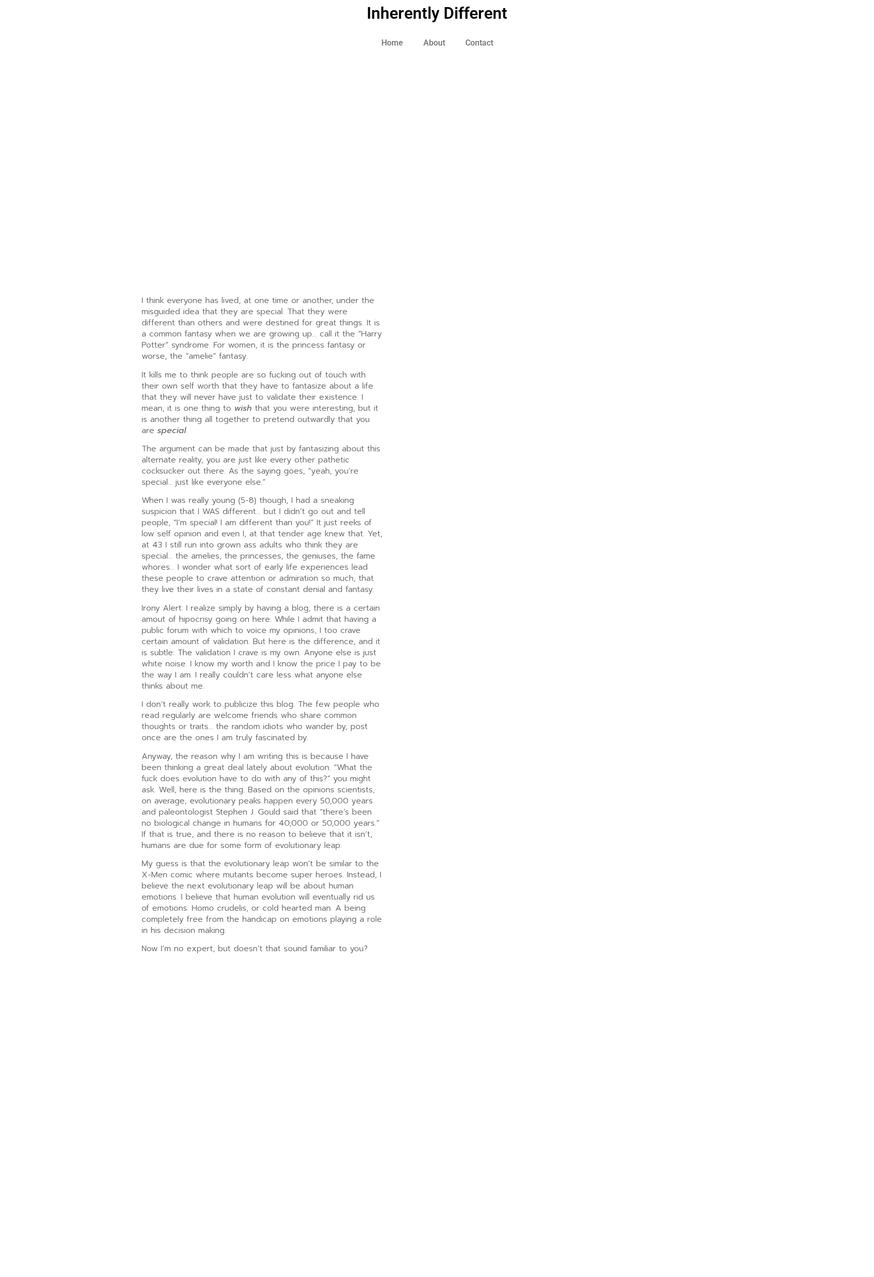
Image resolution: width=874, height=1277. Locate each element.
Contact (479, 43)
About (434, 43)
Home (392, 43)
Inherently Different (437, 13)
